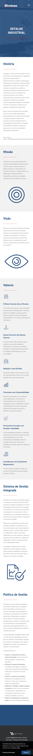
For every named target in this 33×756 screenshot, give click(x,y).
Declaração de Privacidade (20, 740)
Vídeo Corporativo (16, 716)
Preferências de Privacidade (8, 752)
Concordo (26, 752)
